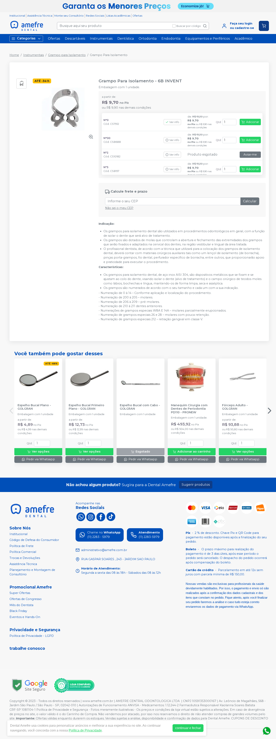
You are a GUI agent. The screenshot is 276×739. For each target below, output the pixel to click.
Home (14, 55)
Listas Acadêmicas (118, 15)
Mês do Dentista (21, 605)
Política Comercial (22, 552)
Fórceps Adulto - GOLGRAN (235, 407)
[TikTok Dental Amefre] (111, 516)
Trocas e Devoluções (24, 558)
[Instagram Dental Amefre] (91, 516)
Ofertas (137, 15)
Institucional (17, 15)
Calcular (250, 201)
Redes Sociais (95, 15)
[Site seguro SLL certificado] (29, 685)
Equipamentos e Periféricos (207, 38)
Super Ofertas (19, 593)
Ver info (174, 122)
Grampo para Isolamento (67, 55)
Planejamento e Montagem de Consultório (32, 572)
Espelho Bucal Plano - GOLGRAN (34, 407)
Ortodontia (148, 38)
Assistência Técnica (39, 15)
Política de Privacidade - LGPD (31, 636)
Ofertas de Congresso (25, 599)
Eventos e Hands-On (24, 617)
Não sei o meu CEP (119, 208)
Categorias (26, 38)
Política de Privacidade (85, 730)
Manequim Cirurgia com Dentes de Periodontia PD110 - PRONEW (189, 409)
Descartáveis (75, 38)
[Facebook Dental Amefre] (101, 516)
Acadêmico (243, 38)
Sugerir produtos (196, 485)
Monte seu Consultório (69, 15)
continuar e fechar (188, 728)
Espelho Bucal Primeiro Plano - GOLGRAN (86, 407)
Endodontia (170, 38)
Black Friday (18, 611)
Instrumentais (101, 38)
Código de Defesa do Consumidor (34, 540)
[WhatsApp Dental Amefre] (81, 516)
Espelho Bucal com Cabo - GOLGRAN (140, 407)
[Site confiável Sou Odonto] (74, 685)
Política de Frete (21, 546)
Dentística (125, 38)
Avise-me (250, 154)
